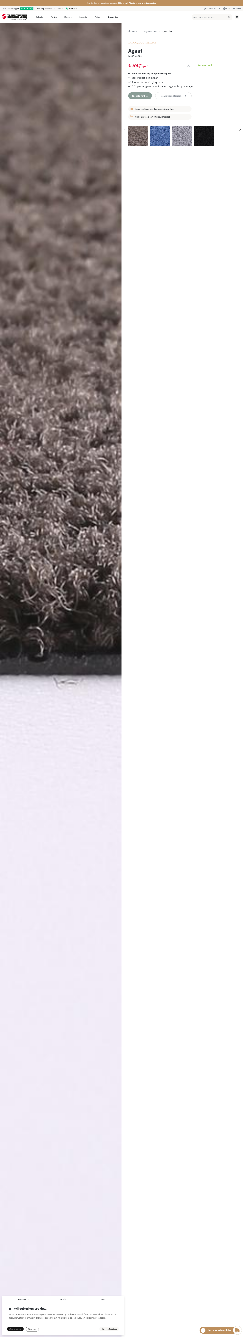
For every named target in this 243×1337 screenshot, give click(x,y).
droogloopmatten (149, 31)
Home (134, 31)
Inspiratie (83, 17)
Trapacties (113, 17)
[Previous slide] (125, 130)
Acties (97, 17)
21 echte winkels (213, 8)
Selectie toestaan (109, 1329)
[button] (121, 3)
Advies (54, 17)
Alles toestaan (15, 1329)
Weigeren (32, 1329)
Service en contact (233, 8)
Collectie (39, 17)
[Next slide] (240, 130)
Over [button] (103, 1299)
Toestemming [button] (22, 1299)
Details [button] (63, 1299)
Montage (68, 17)
